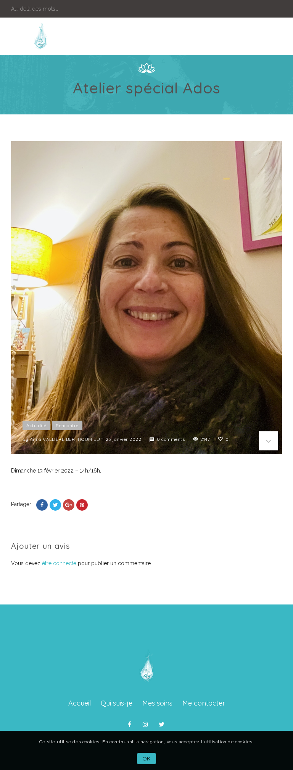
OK (146, 758)
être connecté (59, 563)
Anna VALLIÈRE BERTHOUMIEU (65, 439)
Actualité (36, 425)
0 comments (170, 439)
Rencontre (67, 425)
